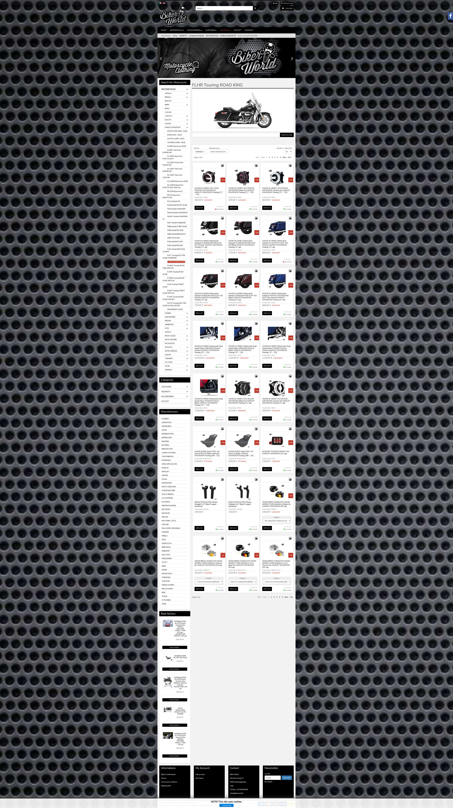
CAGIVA (168, 112)
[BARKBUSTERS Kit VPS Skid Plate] (168, 658)
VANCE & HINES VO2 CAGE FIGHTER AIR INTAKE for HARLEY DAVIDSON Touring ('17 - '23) (208, 191)
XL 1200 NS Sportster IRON (177, 181)
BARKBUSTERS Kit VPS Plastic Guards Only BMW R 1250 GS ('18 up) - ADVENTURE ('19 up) (180, 683)
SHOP (163, 30)
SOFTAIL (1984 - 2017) (175, 139)
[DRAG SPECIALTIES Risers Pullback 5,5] (242, 491)
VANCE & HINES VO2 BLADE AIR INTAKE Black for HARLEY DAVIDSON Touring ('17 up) (241, 401)
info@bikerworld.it (236, 793)
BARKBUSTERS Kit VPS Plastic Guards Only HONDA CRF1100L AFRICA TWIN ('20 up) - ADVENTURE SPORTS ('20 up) (180, 628)
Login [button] (276, 3)
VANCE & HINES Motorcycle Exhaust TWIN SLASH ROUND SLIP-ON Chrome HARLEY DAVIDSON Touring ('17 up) (275, 296)
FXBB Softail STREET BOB (177, 226)
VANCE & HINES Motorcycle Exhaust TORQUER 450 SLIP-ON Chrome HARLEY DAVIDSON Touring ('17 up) (209, 296)
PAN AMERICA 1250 (175, 309)
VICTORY (168, 362)
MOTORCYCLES (212, 36)
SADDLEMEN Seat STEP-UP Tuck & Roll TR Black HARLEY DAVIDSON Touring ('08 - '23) (207, 453)
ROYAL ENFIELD (171, 351)
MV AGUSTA (170, 343)
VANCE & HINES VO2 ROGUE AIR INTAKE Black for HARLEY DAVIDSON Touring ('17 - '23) (241, 190)
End (289, 157)
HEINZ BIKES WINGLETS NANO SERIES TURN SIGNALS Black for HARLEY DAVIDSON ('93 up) (276, 504)
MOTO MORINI (171, 339)
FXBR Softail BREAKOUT (176, 234)
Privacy (163, 778)
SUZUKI (168, 355)
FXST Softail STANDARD (176, 223)
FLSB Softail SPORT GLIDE (177, 205)
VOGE (167, 366)
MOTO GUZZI (170, 336)
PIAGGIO (168, 347)
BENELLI (168, 97)
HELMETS (224, 30)
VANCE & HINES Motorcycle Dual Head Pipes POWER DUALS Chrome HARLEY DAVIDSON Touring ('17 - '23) (276, 349)
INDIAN (168, 321)
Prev (263, 157)
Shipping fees (166, 786)
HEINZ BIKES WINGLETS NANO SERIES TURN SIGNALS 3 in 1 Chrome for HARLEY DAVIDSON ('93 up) (276, 564)
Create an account (288, 3)
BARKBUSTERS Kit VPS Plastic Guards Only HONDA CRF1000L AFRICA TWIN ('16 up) (180, 739)
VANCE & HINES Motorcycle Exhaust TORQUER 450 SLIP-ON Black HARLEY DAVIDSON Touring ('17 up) (242, 296)
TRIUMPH (169, 358)
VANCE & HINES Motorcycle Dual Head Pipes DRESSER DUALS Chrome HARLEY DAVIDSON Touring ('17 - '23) (209, 349)
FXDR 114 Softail (173, 238)
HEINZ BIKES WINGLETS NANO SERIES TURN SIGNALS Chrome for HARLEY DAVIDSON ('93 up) (208, 563)
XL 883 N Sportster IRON (176, 146)
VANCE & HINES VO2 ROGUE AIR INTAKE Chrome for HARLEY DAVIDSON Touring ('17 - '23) (276, 190)
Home (175, 36)
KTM (167, 328)
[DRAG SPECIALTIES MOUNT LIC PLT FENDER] (168, 709)
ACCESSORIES (193, 30)
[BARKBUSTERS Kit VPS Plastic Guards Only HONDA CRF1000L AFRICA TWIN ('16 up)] (168, 735)
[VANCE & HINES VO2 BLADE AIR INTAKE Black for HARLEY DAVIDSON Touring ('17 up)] (242, 388)
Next (284, 157)
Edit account (200, 774)
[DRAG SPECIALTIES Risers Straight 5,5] (209, 491)
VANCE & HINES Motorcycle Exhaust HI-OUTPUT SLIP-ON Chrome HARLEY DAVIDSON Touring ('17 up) (275, 244)
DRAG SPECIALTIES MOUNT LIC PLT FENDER (180, 711)
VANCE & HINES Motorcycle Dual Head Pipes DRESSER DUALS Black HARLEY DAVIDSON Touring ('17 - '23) (242, 349)
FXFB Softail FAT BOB (175, 230)
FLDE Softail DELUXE (175, 245)
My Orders (199, 778)
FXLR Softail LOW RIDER (176, 209)
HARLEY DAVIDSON (228, 36)
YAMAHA (168, 370)
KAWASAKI (169, 324)
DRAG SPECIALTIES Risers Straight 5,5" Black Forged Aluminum (206, 504)
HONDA (168, 313)
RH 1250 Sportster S (174, 191)
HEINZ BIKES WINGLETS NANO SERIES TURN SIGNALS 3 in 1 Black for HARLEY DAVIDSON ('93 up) (242, 564)
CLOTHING (210, 30)
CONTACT (249, 30)
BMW (167, 105)
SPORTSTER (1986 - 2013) (177, 131)
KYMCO (168, 332)
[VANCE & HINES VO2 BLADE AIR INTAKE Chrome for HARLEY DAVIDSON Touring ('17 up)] (276, 388)
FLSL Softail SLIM (173, 201)
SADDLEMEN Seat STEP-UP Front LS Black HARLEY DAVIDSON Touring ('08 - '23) (241, 453)
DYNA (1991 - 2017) (174, 135)
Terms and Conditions (169, 782)
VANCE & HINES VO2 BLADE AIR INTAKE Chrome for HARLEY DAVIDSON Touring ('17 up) (276, 401)
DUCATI (168, 120)
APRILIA (168, 93)
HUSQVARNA (170, 317)
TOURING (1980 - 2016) (176, 142)
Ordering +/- (200, 152)
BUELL (167, 108)
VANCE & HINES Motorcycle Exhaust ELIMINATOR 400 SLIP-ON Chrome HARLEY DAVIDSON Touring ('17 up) (208, 244)
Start (257, 157)
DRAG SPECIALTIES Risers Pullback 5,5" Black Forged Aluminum (239, 504)
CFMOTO (168, 116)
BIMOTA (168, 101)
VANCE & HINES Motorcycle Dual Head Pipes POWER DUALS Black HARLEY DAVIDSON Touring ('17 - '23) (209, 402)
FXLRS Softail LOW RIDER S (177, 213)
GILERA (168, 123)
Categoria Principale (196, 36)
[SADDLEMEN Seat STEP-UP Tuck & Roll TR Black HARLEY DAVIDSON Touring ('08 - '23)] (209, 441)
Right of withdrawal (168, 774)
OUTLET (237, 30)
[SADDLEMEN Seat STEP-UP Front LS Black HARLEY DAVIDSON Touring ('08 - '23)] (242, 441)
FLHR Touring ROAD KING (176, 262)
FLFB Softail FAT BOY (175, 241)
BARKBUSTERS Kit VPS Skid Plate (180, 657)
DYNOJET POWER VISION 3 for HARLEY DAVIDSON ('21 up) (275, 452)
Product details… (174, 647)
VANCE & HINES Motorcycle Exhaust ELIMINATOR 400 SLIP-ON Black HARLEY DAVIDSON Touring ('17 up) (242, 244)
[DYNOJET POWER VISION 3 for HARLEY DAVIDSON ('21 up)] (276, 441)
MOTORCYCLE (176, 30)
